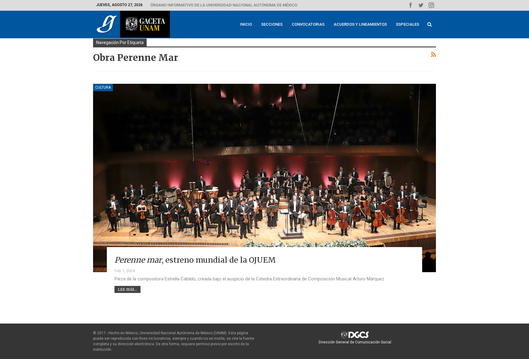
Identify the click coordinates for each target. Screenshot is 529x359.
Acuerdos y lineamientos (360, 24)
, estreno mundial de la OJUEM (195, 260)
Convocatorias (308, 24)
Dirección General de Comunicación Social (355, 342)
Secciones (272, 24)
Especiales (407, 24)
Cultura (103, 87)
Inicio (246, 24)
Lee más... (127, 289)
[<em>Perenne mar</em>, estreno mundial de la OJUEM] (264, 178)
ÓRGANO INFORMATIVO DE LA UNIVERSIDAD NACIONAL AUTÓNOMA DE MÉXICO (223, 5)
